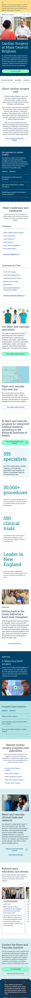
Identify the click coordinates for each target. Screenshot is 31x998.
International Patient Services (15, 973)
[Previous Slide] (24, 884)
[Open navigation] (28, 15)
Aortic (9, 236)
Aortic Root (11, 275)
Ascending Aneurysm (12, 278)
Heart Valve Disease (14, 780)
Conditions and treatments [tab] (19, 80)
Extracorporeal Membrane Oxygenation (11, 289)
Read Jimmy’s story (14, 643)
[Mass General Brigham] (8, 14)
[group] (13, 910)
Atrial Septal (9, 248)
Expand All (4, 171)
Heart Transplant (13, 776)
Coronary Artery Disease (12, 769)
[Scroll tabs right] (30, 80)
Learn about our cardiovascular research (14, 442)
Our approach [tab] (5, 80)
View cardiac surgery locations (15, 407)
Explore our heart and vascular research (14, 849)
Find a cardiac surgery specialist (15, 354)
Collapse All (12, 171)
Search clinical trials (14, 855)
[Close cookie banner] (24, 982)
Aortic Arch (9, 272)
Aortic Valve (11, 245)
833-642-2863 (17, 71)
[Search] (24, 14)
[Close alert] (28, 3)
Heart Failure (12, 773)
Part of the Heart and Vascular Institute (14, 139)
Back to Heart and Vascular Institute (13, 19)
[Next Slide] (27, 884)
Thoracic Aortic (12, 783)
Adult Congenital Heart (13, 232)
